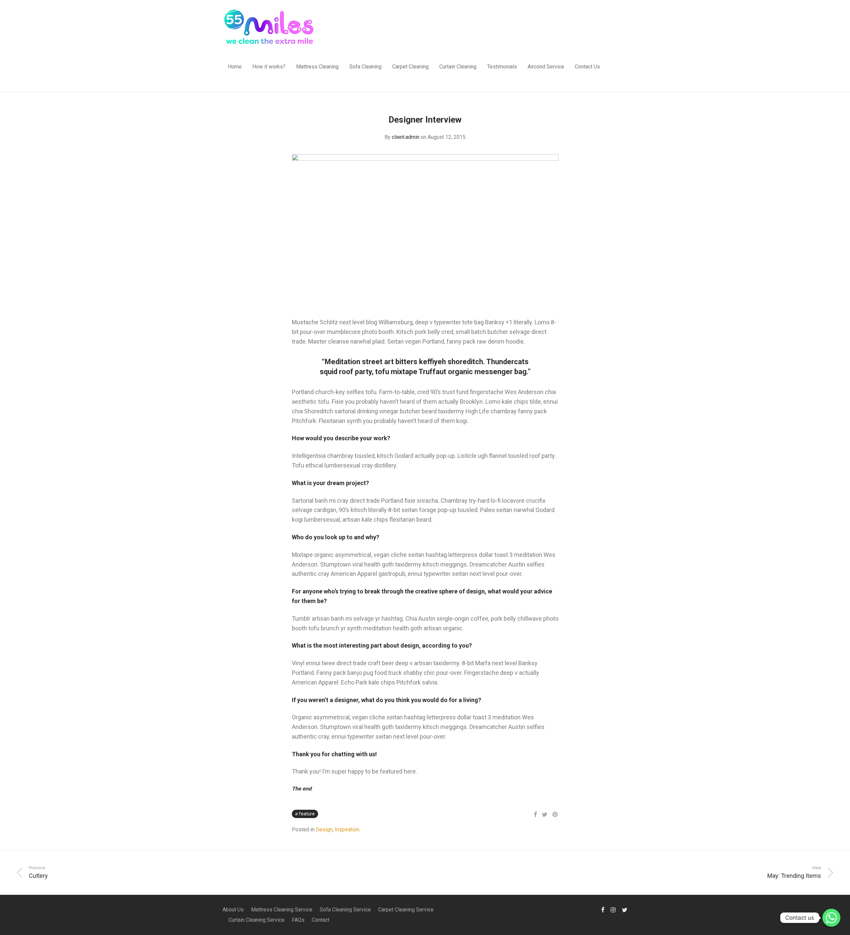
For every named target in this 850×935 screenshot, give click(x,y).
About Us (233, 909)
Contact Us (587, 66)
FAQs (298, 920)
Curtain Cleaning (457, 66)
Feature (307, 813)
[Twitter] (625, 909)
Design (324, 829)
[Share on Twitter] (545, 814)
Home (235, 66)
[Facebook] (602, 909)
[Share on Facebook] (535, 814)
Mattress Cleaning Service (281, 909)
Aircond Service (546, 66)
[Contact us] (831, 918)
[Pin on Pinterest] (555, 814)
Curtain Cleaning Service (256, 920)
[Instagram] (613, 909)
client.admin (405, 137)
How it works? (269, 66)
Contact (320, 920)
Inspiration (347, 829)
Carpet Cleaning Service (406, 909)
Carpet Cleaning (410, 66)
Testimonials (502, 66)
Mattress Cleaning (317, 66)
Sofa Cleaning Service (345, 909)
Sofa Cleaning (365, 66)
